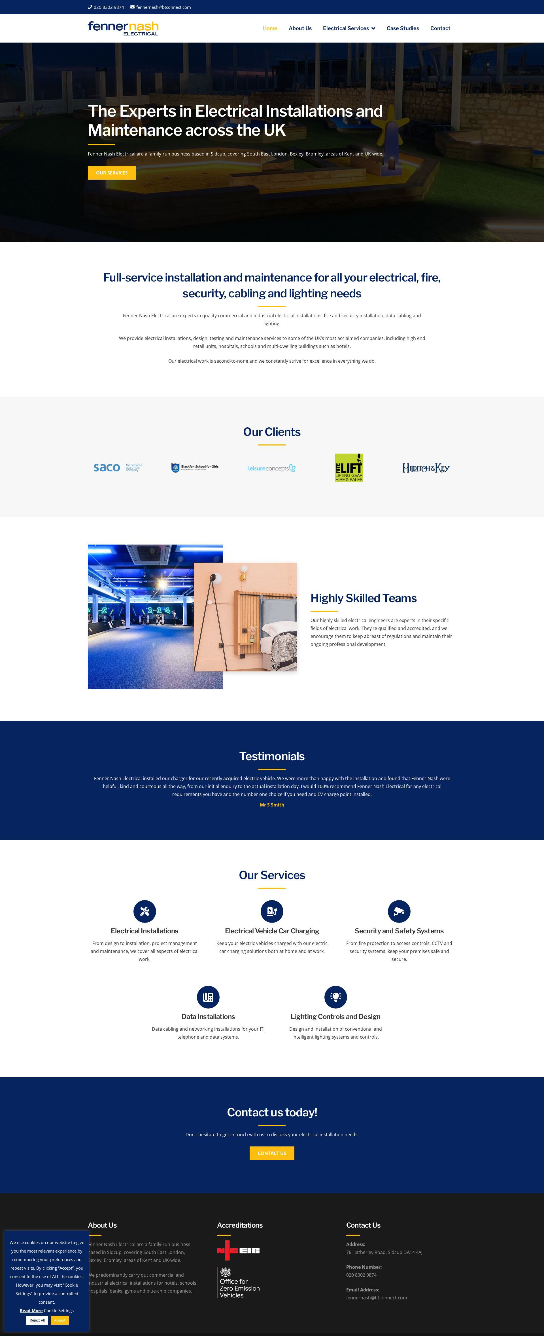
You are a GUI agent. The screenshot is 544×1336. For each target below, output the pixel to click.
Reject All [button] (37, 1320)
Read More (31, 1310)
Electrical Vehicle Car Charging (272, 931)
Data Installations (208, 1016)
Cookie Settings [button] (59, 1310)
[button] (372, 28)
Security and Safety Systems (399, 931)
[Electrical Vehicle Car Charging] (272, 911)
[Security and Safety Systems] (399, 911)
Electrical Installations (144, 931)
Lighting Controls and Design (336, 1016)
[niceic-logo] (272, 1250)
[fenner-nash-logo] (123, 28)
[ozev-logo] (272, 1282)
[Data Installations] (208, 997)
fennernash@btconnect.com (376, 1298)
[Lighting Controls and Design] (335, 997)
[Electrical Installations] (144, 911)
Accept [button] (59, 1320)
